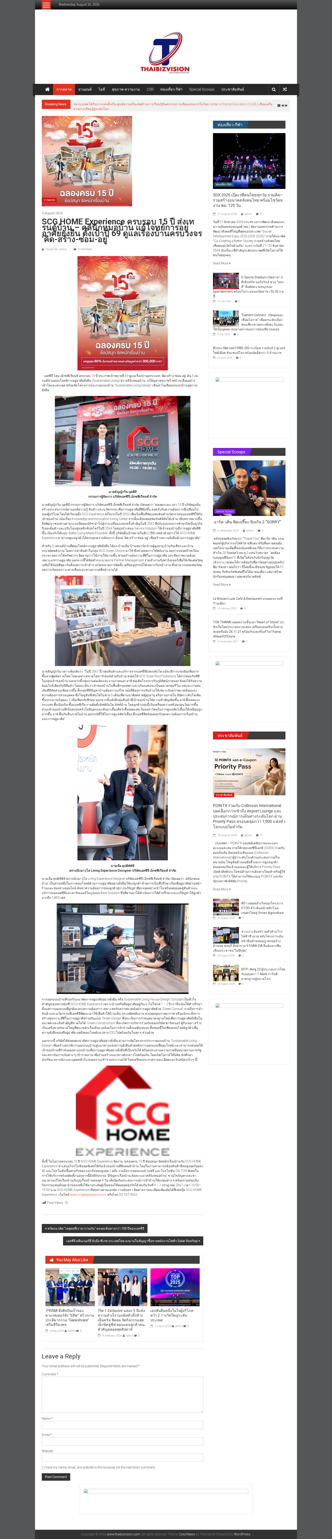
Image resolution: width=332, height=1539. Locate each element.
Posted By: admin (56, 246)
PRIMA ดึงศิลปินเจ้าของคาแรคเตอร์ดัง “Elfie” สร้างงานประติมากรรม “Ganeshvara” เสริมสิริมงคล (69, 1315)
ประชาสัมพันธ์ (232, 89)
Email (47, 1432)
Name (47, 1416)
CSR (150, 89)
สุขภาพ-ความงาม (126, 89)
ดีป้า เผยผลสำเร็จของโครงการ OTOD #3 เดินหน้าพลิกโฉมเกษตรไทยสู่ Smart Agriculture (134, 104)
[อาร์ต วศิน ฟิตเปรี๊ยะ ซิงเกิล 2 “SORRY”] (249, 485)
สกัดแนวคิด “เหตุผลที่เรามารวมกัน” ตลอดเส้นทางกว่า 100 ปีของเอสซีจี (95, 1226)
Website (47, 1448)
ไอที (101, 89)
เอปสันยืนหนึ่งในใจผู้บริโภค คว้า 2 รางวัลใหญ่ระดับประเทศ (172, 1313)
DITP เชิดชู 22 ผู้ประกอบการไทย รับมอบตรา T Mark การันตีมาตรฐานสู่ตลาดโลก (263, 971)
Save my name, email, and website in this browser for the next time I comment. (100, 1465)
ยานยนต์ (85, 89)
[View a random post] (285, 89)
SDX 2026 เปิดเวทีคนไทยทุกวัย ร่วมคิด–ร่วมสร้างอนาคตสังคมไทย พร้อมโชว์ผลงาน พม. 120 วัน (248, 197)
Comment (50, 1372)
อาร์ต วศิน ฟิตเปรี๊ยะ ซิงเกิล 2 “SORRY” (247, 519)
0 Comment (84, 246)
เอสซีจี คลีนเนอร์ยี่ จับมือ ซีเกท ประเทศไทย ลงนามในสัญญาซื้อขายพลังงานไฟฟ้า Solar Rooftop (132, 1238)
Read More (221, 261)
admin (71, 1328)
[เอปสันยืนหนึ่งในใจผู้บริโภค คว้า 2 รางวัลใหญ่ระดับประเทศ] (175, 1284)
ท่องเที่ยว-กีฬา (171, 89)
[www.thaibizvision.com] (166, 51)
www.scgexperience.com (88, 1192)
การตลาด (64, 89)
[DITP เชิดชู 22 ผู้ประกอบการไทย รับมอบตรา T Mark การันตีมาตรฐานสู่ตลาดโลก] (226, 970)
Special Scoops (202, 89)
